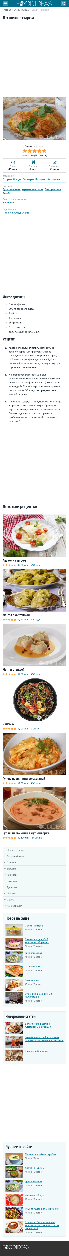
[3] (34, 151)
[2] (30, 151)
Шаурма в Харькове (36, 1051)
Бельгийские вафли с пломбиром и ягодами (38, 1025)
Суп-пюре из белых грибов (40, 1154)
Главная (7, 10)
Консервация (14, 905)
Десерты (12, 887)
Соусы (10, 899)
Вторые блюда (21, 10)
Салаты (11, 862)
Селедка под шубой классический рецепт (37, 941)
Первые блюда (15, 850)
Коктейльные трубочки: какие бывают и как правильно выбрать (44, 1039)
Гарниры (12, 874)
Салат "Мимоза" (34, 925)
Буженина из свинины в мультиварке (38, 995)
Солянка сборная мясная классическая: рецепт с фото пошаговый (42, 1225)
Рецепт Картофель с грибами (42, 1208)
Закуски (11, 868)
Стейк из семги (33, 966)
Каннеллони (32, 980)
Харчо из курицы (34, 1167)
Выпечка (12, 881)
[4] (39, 151)
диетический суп (34, 1195)
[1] (25, 151)
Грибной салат (33, 952)
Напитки (11, 893)
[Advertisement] (34, 57)
